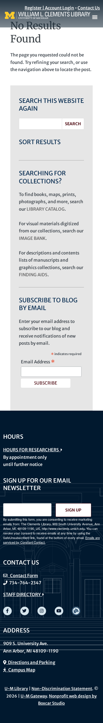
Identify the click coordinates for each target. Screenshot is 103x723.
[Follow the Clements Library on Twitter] (24, 611)
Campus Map (20, 670)
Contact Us (89, 8)
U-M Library (16, 688)
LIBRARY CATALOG (46, 209)
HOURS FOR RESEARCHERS (32, 449)
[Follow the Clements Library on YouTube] (59, 611)
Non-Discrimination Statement (61, 688)
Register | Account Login (49, 8)
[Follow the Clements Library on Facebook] (7, 611)
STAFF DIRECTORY (22, 594)
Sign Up (73, 510)
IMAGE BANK (32, 238)
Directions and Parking (30, 662)
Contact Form (22, 575)
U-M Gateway (34, 696)
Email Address (38, 362)
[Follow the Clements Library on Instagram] (41, 611)
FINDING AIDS (33, 274)
